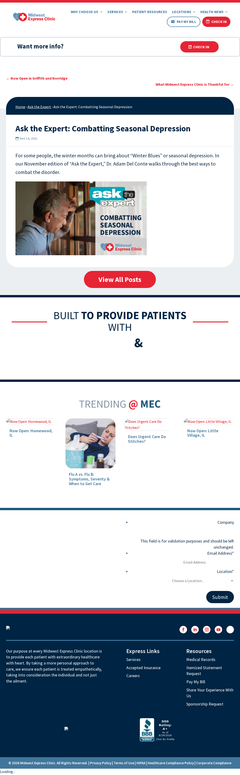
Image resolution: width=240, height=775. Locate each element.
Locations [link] (181, 12)
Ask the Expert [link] (39, 106)
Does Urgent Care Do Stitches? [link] (147, 439)
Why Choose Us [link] (84, 12)
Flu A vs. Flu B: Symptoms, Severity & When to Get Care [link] (89, 479)
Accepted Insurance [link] (143, 667)
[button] (183, 629)
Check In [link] (219, 21)
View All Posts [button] (119, 279)
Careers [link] (133, 675)
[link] (34, 16)
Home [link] (20, 106)
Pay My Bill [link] (186, 21)
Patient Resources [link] (149, 12)
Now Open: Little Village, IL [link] (202, 433)
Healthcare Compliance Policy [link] (171, 763)
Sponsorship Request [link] (204, 704)
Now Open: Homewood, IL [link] (31, 433)
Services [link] (115, 12)
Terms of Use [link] (124, 763)
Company (226, 522)
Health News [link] (212, 12)
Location (225, 571)
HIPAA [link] (140, 763)
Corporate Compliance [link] (213, 763)
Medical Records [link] (200, 659)
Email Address (220, 553)
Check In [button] (201, 46)
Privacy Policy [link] (100, 763)
